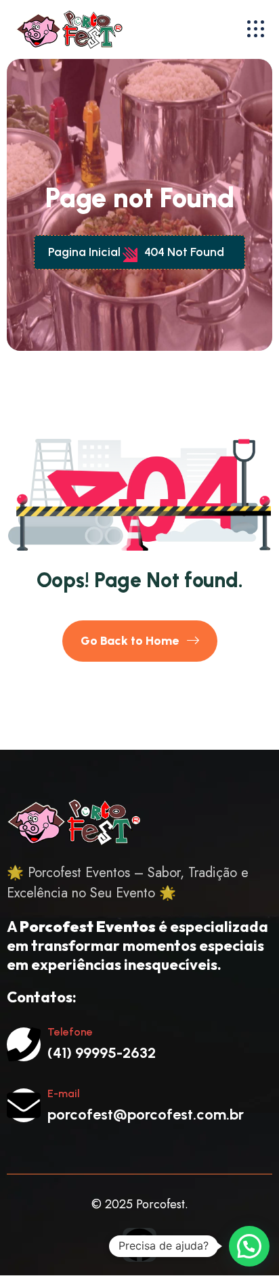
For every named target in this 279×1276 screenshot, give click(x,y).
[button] (249, 1246)
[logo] (89, 29)
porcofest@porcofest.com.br (145, 1114)
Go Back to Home (131, 640)
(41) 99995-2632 (101, 1053)
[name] (255, 28)
